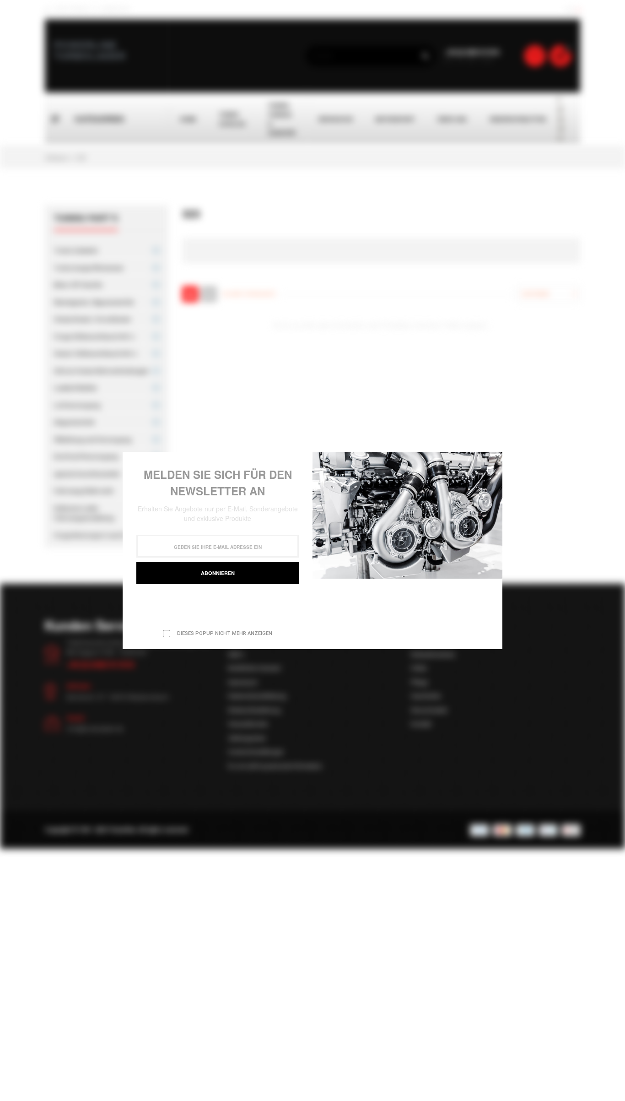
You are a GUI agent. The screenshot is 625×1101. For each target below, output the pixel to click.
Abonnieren (218, 572)
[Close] (497, 457)
